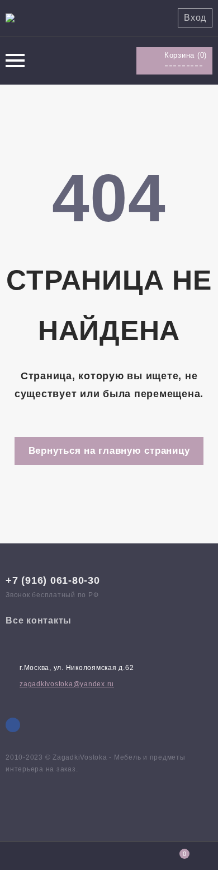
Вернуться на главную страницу (109, 450)
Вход (195, 17)
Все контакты (39, 620)
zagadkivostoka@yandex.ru (67, 684)
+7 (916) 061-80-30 (53, 580)
